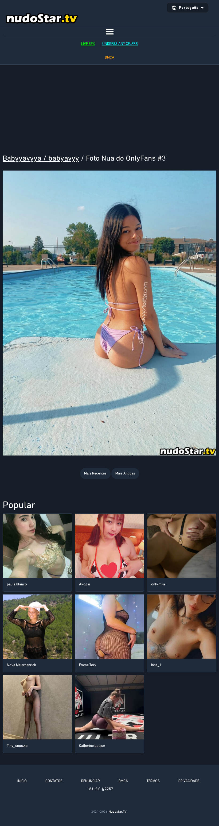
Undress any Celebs (120, 43)
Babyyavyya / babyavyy (41, 158)
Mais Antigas (125, 473)
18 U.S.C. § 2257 (100, 789)
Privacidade (188, 781)
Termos (153, 781)
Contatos (53, 781)
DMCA (109, 57)
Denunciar (90, 781)
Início (22, 781)
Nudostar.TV (118, 811)
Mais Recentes (95, 473)
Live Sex (88, 43)
